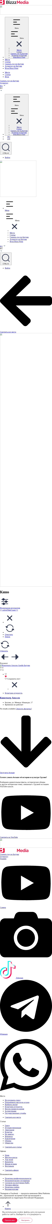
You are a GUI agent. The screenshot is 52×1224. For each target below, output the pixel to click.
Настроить (25, 1220)
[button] (19, 48)
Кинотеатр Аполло (10, 698)
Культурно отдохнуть (13, 693)
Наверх (8, 1209)
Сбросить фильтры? (23, 709)
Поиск (7, 637)
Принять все (10, 1220)
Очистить (9, 634)
